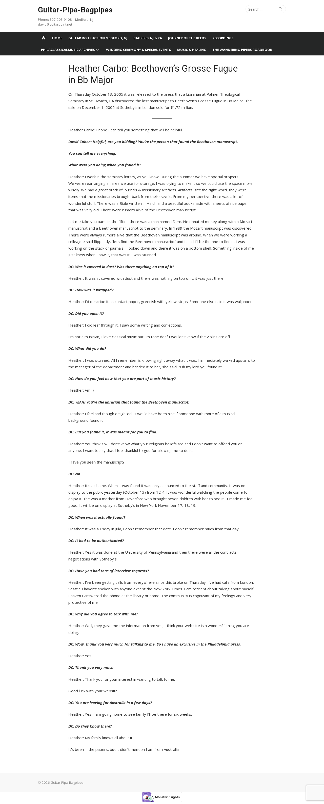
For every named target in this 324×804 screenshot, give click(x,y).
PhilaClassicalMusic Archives (68, 49)
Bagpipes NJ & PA (147, 38)
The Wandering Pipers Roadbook (242, 49)
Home (57, 38)
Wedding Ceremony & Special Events (138, 49)
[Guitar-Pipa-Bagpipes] (43, 38)
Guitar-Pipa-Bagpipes (75, 9)
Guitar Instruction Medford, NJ (97, 38)
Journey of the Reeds (187, 38)
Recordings (223, 38)
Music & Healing (191, 49)
